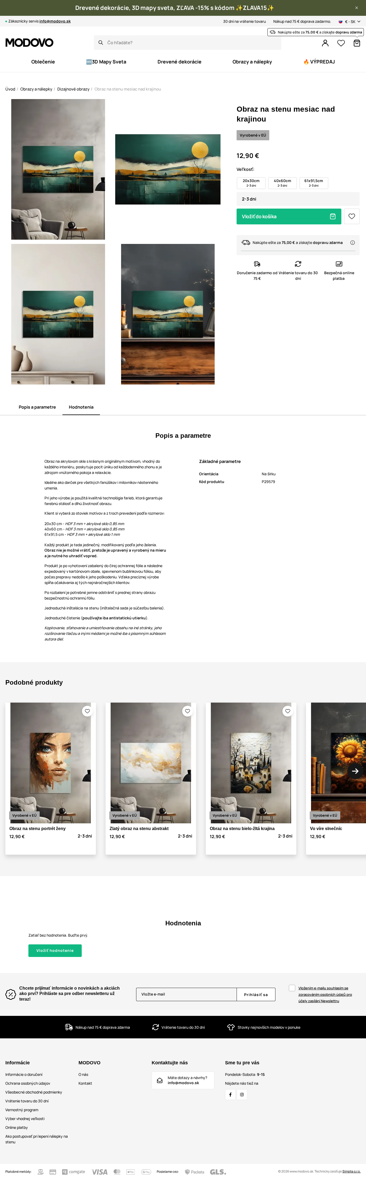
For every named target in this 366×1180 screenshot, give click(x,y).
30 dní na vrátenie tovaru (244, 21)
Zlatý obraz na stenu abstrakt (139, 828)
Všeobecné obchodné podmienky (33, 1092)
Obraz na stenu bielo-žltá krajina (242, 828)
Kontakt (85, 1083)
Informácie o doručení (23, 1074)
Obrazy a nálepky (36, 89)
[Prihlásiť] (325, 43)
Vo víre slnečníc (326, 828)
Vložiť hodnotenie (55, 950)
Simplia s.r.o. (351, 1171)
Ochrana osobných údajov (27, 1083)
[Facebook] (230, 1094)
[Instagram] (242, 1094)
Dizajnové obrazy (73, 89)
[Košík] (357, 43)
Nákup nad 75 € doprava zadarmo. (302, 21)
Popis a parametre (37, 407)
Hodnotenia (81, 407)
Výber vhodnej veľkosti (24, 1118)
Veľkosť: (245, 169)
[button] (356, 8)
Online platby (16, 1127)
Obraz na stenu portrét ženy (37, 828)
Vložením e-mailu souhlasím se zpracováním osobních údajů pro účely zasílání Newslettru (325, 994)
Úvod (10, 89)
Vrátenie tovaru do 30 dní (26, 1100)
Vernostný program (21, 1109)
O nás (83, 1074)
